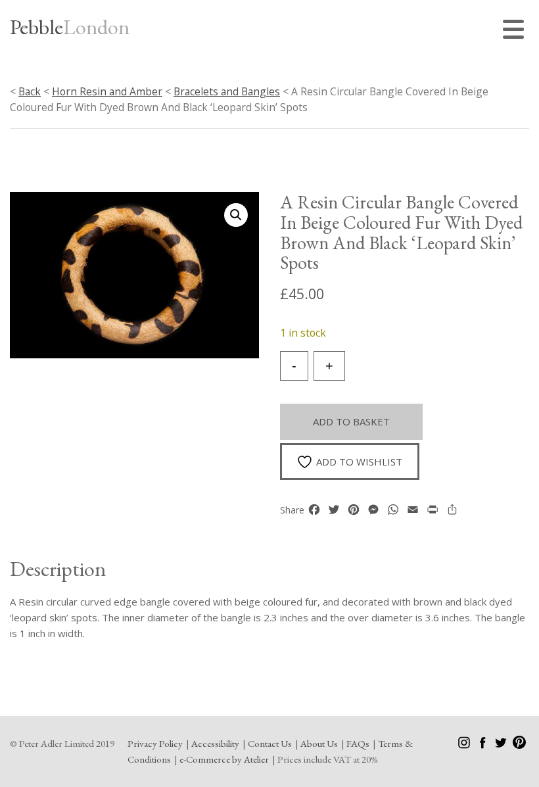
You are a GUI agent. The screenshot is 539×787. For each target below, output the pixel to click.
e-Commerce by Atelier (224, 759)
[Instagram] (465, 745)
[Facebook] (483, 745)
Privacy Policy (155, 743)
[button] (236, 215)
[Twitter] (501, 745)
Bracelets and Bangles (227, 91)
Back (29, 91)
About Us (319, 743)
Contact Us (270, 743)
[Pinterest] (519, 745)
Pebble (69, 27)
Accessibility (215, 743)
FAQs (357, 743)
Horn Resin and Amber (107, 91)
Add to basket (351, 421)
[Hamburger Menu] (516, 31)
